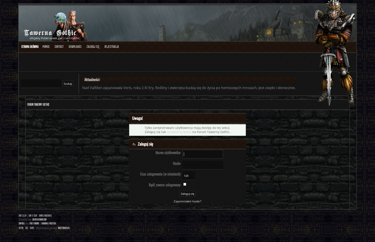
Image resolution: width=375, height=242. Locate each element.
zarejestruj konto (179, 132)
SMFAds (22, 223)
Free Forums (34, 223)
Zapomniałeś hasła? (187, 201)
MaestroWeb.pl (64, 228)
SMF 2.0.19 (22, 215)
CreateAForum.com (39, 219)
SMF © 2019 (33, 215)
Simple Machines (45, 215)
